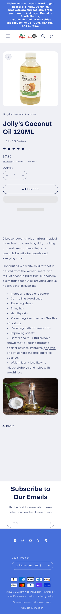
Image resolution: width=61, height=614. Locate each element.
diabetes (23, 367)
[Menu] (8, 36)
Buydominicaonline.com (28, 592)
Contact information (32, 608)
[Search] (43, 36)
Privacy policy (45, 596)
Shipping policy (43, 602)
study (17, 323)
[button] (30, 200)
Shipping (7, 161)
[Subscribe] (49, 523)
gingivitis (50, 348)
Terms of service (22, 602)
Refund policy (26, 596)
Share (10, 426)
